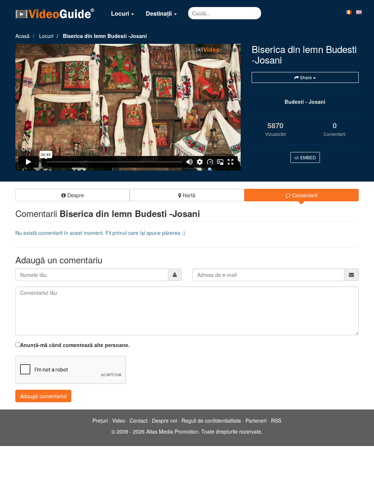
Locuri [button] (120, 13)
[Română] (349, 11)
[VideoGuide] (54, 13)
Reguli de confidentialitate (211, 420)
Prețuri (100, 420)
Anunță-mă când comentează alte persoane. (75, 344)
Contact (139, 420)
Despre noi (164, 420)
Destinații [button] (159, 13)
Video (118, 420)
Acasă (22, 35)
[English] (359, 11)
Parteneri (256, 420)
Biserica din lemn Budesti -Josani (105, 35)
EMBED (307, 157)
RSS (276, 420)
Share (306, 77)
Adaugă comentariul (43, 396)
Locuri (46, 35)
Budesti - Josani (305, 101)
